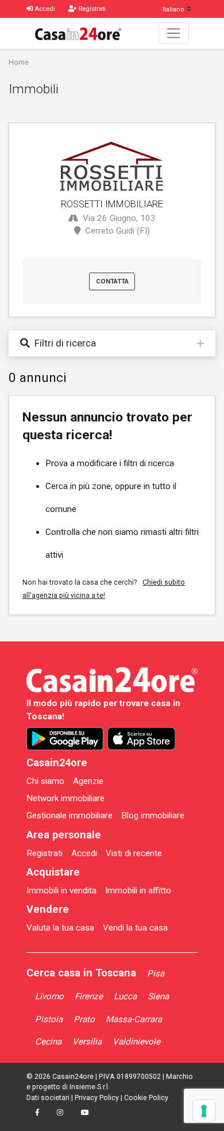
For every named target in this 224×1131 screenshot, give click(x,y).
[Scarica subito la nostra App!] (64, 738)
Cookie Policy (146, 1098)
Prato (84, 1019)
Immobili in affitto (138, 890)
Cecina (48, 1042)
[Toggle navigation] (174, 33)
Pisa (155, 973)
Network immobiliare (65, 798)
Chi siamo (45, 781)
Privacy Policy (97, 1098)
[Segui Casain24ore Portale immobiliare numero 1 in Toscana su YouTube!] (84, 1112)
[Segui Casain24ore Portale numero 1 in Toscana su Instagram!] (60, 1112)
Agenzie (88, 781)
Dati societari (47, 1098)
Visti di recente (134, 853)
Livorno (49, 996)
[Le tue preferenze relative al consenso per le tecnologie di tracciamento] (204, 1111)
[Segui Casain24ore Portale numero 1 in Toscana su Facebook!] (37, 1112)
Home (19, 62)
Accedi (84, 853)
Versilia (87, 1042)
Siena (158, 996)
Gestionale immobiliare (69, 815)
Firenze (89, 996)
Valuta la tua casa (60, 928)
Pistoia (49, 1019)
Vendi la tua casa (135, 928)
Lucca (125, 996)
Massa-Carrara (134, 1019)
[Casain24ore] (78, 33)
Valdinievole (136, 1042)
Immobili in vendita (61, 890)
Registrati (44, 853)
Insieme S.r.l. (89, 1087)
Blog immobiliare (152, 815)
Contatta (112, 281)
